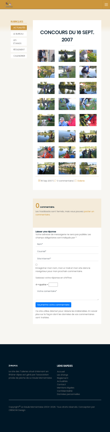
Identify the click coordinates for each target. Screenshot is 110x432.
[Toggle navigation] (106, 4)
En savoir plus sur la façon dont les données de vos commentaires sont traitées (66, 314)
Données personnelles (68, 394)
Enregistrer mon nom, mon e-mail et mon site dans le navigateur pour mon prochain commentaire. (63, 269)
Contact (61, 384)
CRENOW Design (17, 410)
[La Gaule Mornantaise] (8, 4)
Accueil (61, 371)
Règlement (19, 49)
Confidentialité (64, 390)
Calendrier (19, 55)
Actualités (19, 27)
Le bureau (18, 33)
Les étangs (17, 42)
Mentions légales (65, 387)
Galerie (81, 180)
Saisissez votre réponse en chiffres (54, 277)
